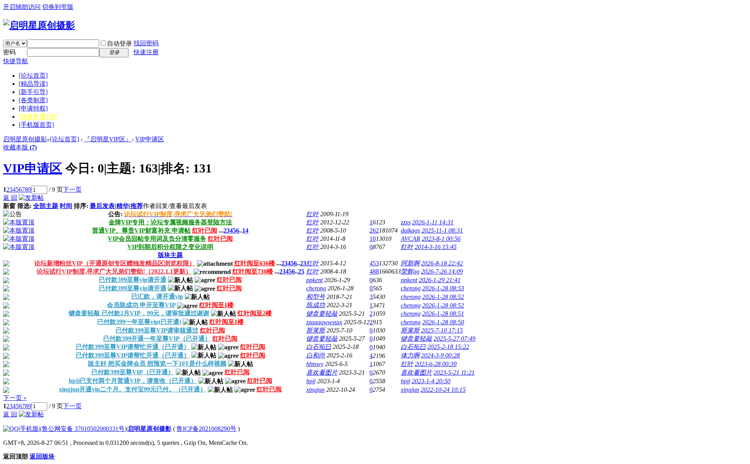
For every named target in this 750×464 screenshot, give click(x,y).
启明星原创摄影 (25, 139)
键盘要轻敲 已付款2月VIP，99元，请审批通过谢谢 (139, 313)
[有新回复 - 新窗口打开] (6, 264)
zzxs (406, 222)
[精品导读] (33, 83)
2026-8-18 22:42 (442, 263)
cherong (316, 288)
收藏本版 (20, 147)
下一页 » (15, 398)
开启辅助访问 (22, 7)
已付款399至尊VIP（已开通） (132, 372)
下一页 (72, 189)
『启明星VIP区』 (108, 139)
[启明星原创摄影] (39, 25)
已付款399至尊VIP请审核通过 (157, 330)
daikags (410, 230)
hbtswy (314, 364)
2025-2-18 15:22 (448, 346)
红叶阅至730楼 (252, 271)
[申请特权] (33, 108)
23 (303, 263)
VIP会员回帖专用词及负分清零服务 (157, 238)
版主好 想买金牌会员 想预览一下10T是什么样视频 (157, 363)
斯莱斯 (315, 330)
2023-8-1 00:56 (441, 238)
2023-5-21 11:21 (454, 372)
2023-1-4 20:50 (431, 381)
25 (301, 271)
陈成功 (315, 305)
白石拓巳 (318, 346)
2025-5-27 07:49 (454, 338)
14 (245, 230)
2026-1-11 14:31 (433, 222)
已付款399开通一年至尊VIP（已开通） (157, 338)
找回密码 (146, 43)
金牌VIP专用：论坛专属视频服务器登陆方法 (170, 222)
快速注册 (146, 52)
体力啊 (410, 355)
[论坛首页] (33, 75)
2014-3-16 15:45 (436, 247)
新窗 (9, 206)
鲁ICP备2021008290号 (206, 428)
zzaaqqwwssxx (324, 322)
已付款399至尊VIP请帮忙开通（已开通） (133, 346)
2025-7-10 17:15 (442, 330)
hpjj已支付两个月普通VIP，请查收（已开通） (133, 380)
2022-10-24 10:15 (443, 389)
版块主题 (170, 255)
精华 (122, 206)
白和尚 (315, 355)
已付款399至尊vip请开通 (132, 279)
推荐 (136, 206)
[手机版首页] (36, 124)
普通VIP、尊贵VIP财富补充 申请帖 (141, 230)
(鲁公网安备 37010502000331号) (83, 428)
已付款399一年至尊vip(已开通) (139, 321)
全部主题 (45, 206)
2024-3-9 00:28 (440, 355)
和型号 (315, 296)
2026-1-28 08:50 (443, 322)
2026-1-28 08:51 (443, 313)
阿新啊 (410, 263)
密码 (9, 52)
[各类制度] (33, 100)
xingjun (315, 389)
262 (374, 230)
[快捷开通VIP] (38, 116)
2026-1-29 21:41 (440, 280)
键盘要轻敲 (322, 313)
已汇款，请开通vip (157, 296)
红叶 (312, 214)
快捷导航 (15, 61)
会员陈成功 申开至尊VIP (141, 305)
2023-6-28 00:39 (436, 364)
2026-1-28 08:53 (443, 288)
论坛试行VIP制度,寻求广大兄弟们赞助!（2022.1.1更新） (114, 271)
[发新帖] (31, 197)
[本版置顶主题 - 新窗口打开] (18, 222)
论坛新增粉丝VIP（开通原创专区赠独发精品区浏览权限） (114, 263)
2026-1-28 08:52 (443, 296)
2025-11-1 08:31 (442, 230)
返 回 (10, 197)
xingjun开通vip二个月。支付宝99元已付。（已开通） (132, 389)
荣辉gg (410, 271)
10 (373, 238)
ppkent (314, 280)
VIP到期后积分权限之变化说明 (170, 247)
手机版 (29, 428)
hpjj (311, 381)
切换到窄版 (57, 7)
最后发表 (102, 206)
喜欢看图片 (322, 372)
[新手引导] (33, 92)
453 (374, 263)
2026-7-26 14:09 (442, 271)
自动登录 (119, 43)
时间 (66, 206)
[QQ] (11, 428)
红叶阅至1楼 (216, 305)
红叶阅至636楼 (254, 263)
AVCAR (410, 238)
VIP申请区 (149, 139)
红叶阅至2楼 (255, 313)
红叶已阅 (204, 230)
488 (374, 271)
